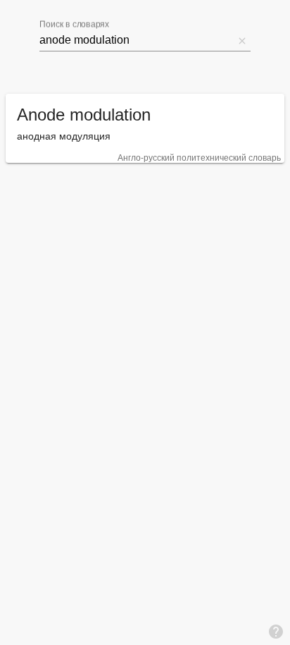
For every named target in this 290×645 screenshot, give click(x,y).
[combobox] (136, 40)
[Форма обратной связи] (276, 631)
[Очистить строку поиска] (242, 40)
